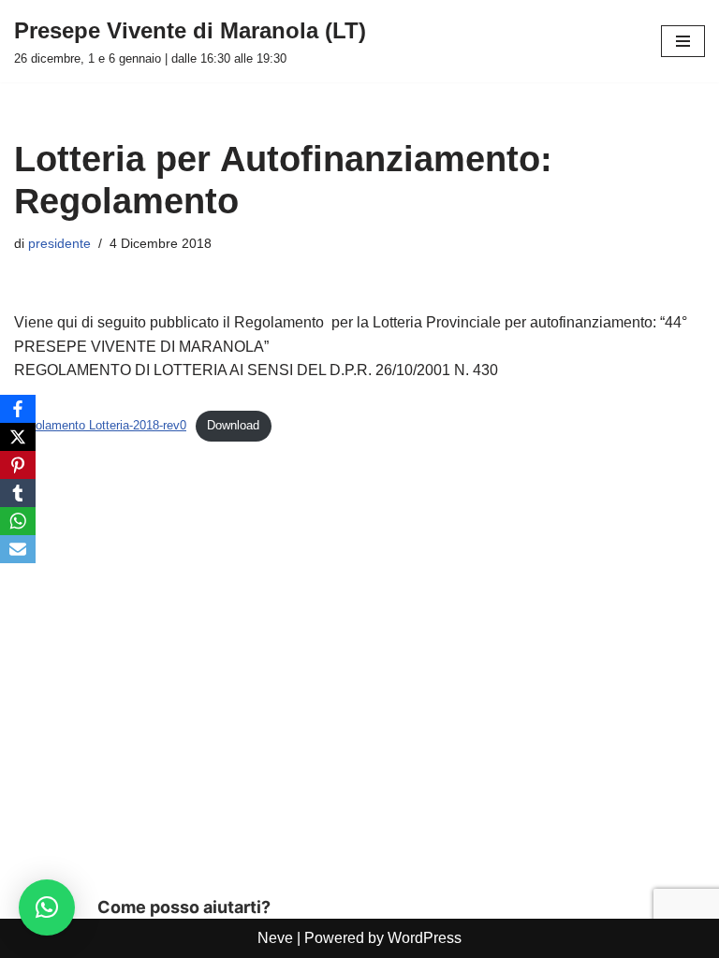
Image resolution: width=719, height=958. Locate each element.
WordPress (425, 938)
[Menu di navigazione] (683, 41)
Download (233, 425)
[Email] (18, 549)
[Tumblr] (18, 493)
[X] (18, 437)
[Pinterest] (18, 465)
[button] (47, 907)
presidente (59, 243)
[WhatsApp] (18, 521)
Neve (275, 938)
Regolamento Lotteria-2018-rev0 (100, 425)
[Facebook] (18, 409)
